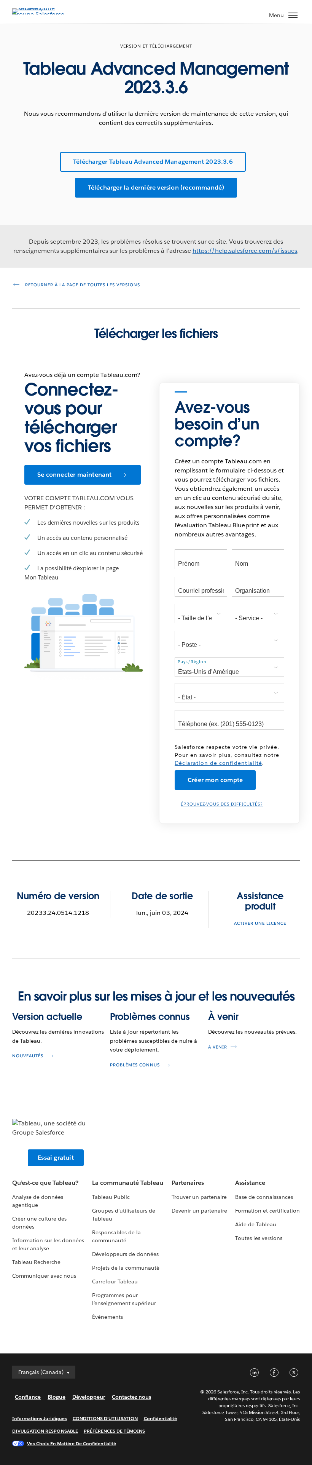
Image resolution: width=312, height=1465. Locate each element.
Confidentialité (160, 1418)
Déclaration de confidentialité (218, 763)
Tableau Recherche (36, 1262)
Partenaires (188, 1183)
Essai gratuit (56, 1158)
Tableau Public (111, 1197)
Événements (107, 1316)
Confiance (28, 1396)
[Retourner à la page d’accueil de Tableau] (38, 14)
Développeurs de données (125, 1254)
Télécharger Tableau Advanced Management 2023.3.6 (153, 162)
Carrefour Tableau (115, 1281)
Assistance (250, 1183)
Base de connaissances (264, 1197)
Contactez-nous (131, 1396)
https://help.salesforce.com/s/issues (245, 251)
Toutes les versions (258, 1238)
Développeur (88, 1396)
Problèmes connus (149, 1017)
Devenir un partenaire (199, 1210)
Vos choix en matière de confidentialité (71, 1443)
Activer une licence (260, 923)
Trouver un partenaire (199, 1197)
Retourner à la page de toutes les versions (82, 285)
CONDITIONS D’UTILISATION (105, 1418)
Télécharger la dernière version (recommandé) (156, 188)
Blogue (56, 1396)
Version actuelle (47, 1017)
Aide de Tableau (255, 1224)
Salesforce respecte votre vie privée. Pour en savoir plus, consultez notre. (227, 755)
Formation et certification (267, 1210)
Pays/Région (192, 662)
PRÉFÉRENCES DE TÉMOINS (114, 1431)
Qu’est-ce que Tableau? (45, 1183)
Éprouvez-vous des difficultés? (222, 804)
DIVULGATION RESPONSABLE (45, 1431)
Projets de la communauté (125, 1267)
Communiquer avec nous (44, 1275)
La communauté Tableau (127, 1183)
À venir (223, 1017)
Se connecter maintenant (74, 475)
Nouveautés (27, 1056)
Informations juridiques (39, 1418)
